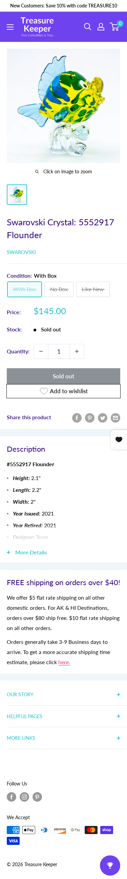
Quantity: (18, 351)
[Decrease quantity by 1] (41, 351)
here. (64, 662)
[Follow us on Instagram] (24, 797)
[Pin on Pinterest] (89, 417)
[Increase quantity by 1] (77, 351)
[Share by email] (115, 417)
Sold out (63, 376)
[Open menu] (10, 27)
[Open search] (87, 26)
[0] (114, 27)
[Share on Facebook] (77, 417)
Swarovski (21, 252)
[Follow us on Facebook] (11, 797)
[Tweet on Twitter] (102, 417)
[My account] (101, 26)
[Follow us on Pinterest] (37, 797)
